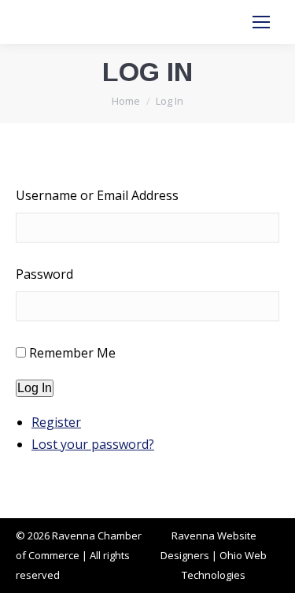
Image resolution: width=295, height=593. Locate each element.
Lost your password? (92, 444)
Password (44, 274)
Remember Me (72, 352)
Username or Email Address (97, 195)
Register (56, 422)
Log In (34, 388)
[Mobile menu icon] (261, 22)
